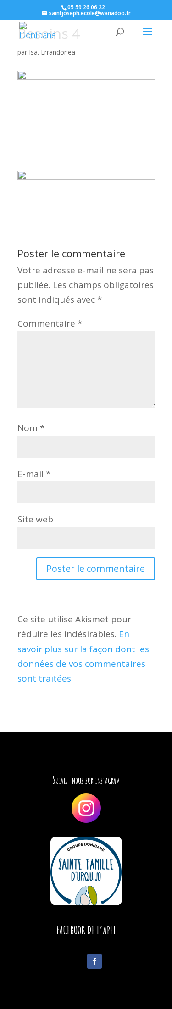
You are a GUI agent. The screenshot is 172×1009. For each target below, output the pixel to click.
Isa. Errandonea (52, 52)
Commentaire (49, 323)
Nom (30, 428)
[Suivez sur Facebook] (94, 961)
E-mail (33, 474)
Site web (35, 519)
